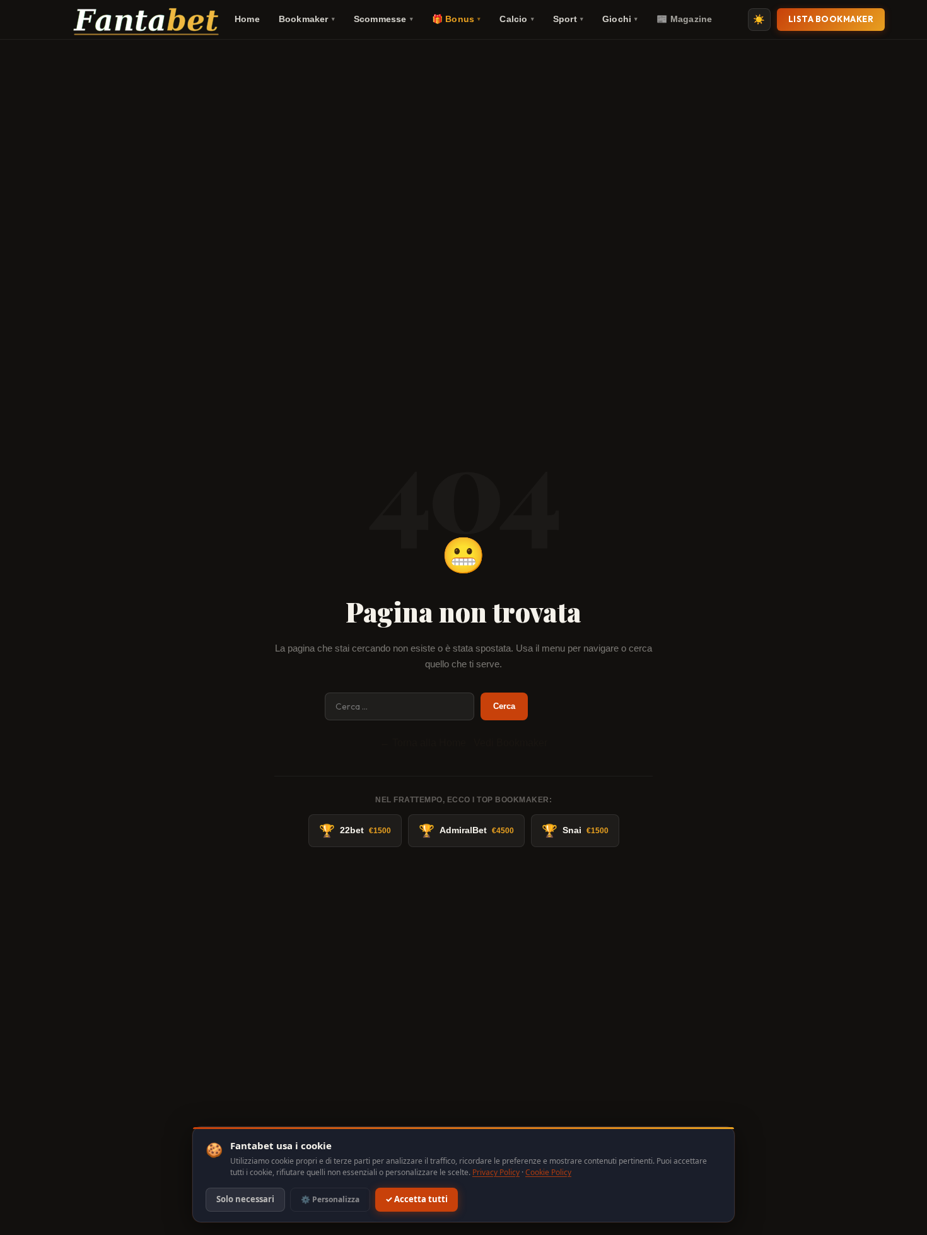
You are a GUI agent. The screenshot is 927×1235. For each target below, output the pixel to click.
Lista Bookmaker (831, 19)
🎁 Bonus (456, 19)
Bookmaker (307, 19)
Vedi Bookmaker (510, 742)
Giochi (620, 19)
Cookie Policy (548, 1172)
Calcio (516, 19)
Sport (568, 19)
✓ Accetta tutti (416, 1199)
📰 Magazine (684, 19)
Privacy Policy (496, 1172)
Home (247, 19)
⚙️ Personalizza (330, 1199)
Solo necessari (245, 1199)
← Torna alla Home (423, 742)
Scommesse (383, 19)
